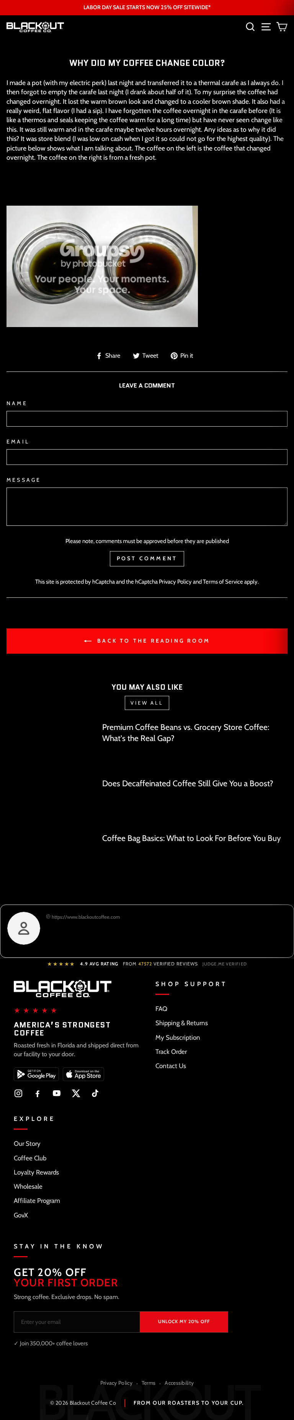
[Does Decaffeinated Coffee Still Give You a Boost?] (51, 802)
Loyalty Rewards (36, 1172)
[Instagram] (18, 1093)
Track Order (171, 1051)
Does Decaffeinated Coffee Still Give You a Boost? (187, 783)
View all (147, 703)
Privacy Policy (175, 581)
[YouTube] (56, 1093)
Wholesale (28, 1186)
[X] (75, 1093)
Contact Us (170, 1066)
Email (18, 441)
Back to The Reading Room (152, 640)
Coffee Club (30, 1158)
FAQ (161, 1009)
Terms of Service (223, 581)
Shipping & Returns (181, 1023)
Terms (149, 1382)
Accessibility (179, 1382)
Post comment (147, 558)
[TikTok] (95, 1093)
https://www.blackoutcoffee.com (85, 917)
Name (17, 403)
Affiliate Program (37, 1200)
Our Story (27, 1143)
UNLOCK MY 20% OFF (184, 1321)
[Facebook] (37, 1093)
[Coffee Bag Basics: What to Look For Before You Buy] (51, 858)
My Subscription (177, 1037)
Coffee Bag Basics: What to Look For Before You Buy (191, 838)
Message (24, 480)
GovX (21, 1215)
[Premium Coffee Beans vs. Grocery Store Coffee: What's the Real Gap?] (51, 746)
